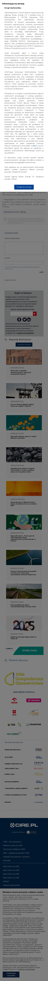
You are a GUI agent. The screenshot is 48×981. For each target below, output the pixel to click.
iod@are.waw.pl (37, 146)
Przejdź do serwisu (24, 187)
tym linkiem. (30, 48)
